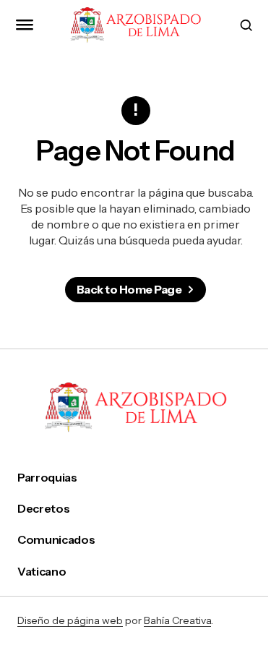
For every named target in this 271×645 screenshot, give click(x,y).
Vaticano (41, 571)
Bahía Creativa (177, 620)
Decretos (43, 509)
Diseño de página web (70, 620)
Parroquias (47, 477)
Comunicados (56, 540)
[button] (24, 25)
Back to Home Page (129, 289)
